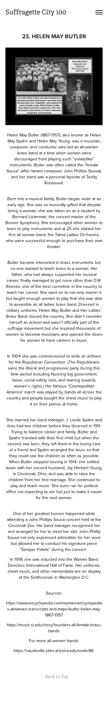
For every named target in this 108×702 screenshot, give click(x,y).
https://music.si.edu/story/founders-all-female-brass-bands (54, 628)
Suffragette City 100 (35, 12)
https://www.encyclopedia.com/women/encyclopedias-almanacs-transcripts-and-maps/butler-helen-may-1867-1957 (54, 609)
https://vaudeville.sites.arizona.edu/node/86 (54, 651)
